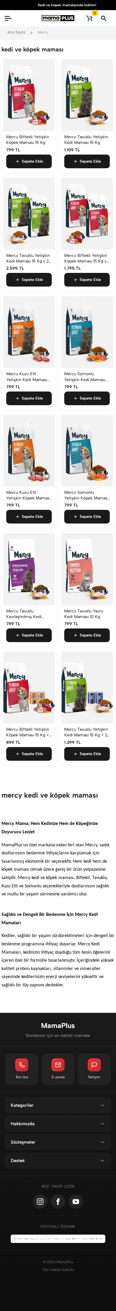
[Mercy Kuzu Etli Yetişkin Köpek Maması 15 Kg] (29, 451)
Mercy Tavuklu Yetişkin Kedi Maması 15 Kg (86, 139)
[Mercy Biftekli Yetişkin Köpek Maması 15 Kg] (29, 95)
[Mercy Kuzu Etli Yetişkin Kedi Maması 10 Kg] (29, 332)
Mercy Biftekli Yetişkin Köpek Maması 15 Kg (27, 139)
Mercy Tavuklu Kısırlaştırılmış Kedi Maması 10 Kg (24, 614)
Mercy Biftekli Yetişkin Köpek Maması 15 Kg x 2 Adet (85, 258)
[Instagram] (40, 1201)
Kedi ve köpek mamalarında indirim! (58, 5)
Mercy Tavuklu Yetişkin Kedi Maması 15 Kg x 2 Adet (28, 258)
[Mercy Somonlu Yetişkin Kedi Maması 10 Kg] (87, 332)
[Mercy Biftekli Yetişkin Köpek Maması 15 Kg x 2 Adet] (87, 214)
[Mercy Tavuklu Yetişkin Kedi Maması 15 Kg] (87, 95)
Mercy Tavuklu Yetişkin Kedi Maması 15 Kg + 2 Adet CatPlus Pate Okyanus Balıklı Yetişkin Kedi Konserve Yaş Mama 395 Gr (86, 732)
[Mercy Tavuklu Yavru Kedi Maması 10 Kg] (87, 569)
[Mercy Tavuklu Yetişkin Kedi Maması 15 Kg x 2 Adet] (29, 214)
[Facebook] (58, 1201)
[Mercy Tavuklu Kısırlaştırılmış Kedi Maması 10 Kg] (29, 569)
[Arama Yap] (104, 18)
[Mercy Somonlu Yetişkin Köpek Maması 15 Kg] (87, 451)
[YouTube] (76, 1201)
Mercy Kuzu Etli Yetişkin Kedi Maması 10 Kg (26, 376)
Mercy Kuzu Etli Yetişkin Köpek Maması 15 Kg (28, 495)
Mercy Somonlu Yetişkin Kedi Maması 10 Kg (84, 376)
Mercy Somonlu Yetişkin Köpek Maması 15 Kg (86, 495)
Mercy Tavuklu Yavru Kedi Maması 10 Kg (83, 614)
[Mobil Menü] (8, 18)
